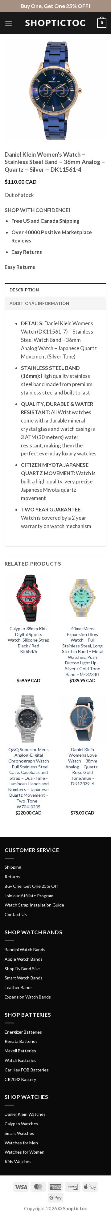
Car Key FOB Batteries (27, 1069)
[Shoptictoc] (55, 23)
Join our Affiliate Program (29, 895)
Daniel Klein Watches (25, 1114)
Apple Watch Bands (24, 959)
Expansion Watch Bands (28, 996)
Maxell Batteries (20, 1050)
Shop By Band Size (22, 968)
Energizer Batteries (23, 1032)
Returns (12, 876)
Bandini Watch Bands (25, 949)
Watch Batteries (20, 1060)
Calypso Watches (21, 1123)
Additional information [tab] (39, 303)
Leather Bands (19, 987)
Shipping (13, 867)
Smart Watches (19, 1133)
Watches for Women (24, 1152)
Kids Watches (18, 1161)
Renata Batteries (21, 1041)
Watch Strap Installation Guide (34, 904)
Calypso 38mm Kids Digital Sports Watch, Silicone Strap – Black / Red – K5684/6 (28, 640)
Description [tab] (24, 289)
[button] (9, 23)
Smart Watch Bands (24, 977)
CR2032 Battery (20, 1079)
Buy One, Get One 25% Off (31, 886)
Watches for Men (21, 1142)
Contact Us (16, 914)
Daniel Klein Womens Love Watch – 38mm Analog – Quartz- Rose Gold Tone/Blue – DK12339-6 (82, 766)
